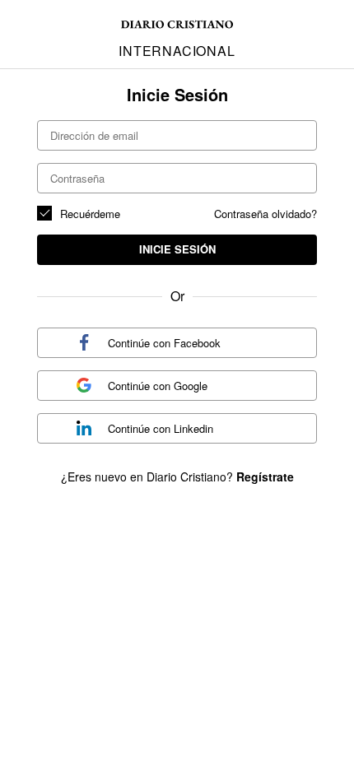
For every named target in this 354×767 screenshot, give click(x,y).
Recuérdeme (90, 213)
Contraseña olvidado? (265, 213)
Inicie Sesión (177, 249)
